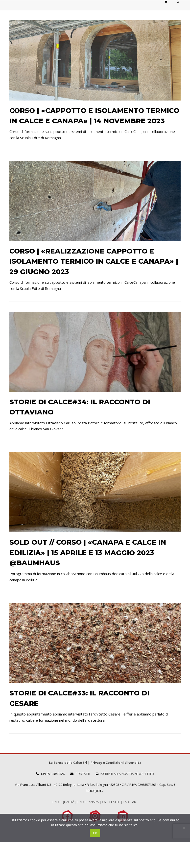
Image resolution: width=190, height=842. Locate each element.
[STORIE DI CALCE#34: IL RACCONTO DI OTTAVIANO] (94, 388)
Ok (95, 833)
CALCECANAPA (88, 802)
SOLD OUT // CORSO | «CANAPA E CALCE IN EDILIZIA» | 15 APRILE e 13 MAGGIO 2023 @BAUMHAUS (87, 552)
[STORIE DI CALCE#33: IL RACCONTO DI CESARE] (94, 679)
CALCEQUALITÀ (63, 802)
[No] (183, 827)
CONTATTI (82, 773)
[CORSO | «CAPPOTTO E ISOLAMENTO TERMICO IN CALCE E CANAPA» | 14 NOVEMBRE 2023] (94, 97)
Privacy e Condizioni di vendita (116, 762)
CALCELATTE (111, 802)
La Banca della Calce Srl (68, 762)
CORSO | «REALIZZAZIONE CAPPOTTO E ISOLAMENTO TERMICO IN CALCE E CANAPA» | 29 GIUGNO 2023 (93, 261)
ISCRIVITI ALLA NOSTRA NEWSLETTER (127, 773)
